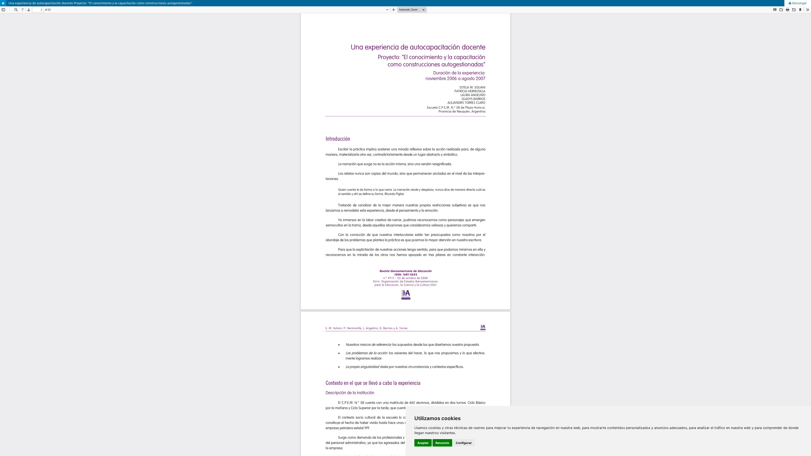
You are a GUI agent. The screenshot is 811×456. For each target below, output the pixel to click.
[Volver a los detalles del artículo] (3, 3)
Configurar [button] (464, 443)
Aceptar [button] (423, 443)
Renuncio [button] (442, 443)
